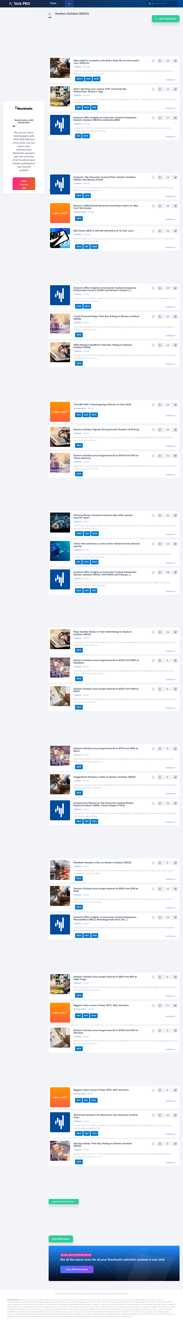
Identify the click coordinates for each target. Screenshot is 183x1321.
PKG (94, 590)
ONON (94, 246)
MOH (78, 415)
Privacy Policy (94, 1294)
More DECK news (60, 1239)
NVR (87, 590)
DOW (86, 415)
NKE (86, 246)
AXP (87, 533)
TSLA (94, 1133)
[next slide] (49, 190)
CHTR (86, 562)
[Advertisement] (23, 55)
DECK (96, 79)
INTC (78, 1016)
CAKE (78, 306)
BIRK (88, 79)
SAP (86, 1016)
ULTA (87, 195)
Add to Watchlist (167, 18)
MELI (87, 935)
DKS (94, 107)
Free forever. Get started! (24, 186)
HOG (87, 1133)
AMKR (79, 533)
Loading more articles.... (64, 1201)
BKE (78, 136)
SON (86, 821)
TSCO (94, 821)
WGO (95, 935)
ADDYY (79, 79)
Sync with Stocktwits (77, 1269)
